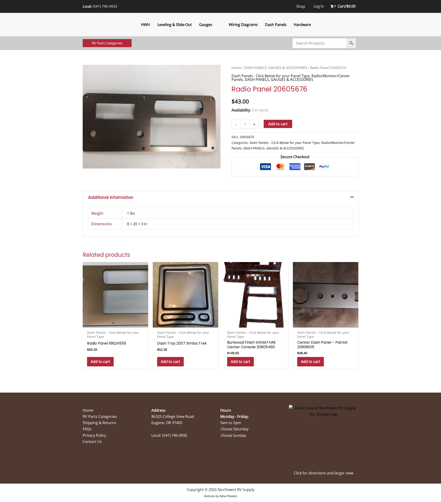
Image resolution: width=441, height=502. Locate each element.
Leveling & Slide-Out (174, 24)
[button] (107, 43)
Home (236, 67)
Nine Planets (228, 496)
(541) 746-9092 (105, 6)
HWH (145, 24)
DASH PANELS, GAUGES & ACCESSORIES (275, 67)
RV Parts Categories (100, 416)
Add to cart (278, 123)
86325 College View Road (172, 416)
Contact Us (92, 441)
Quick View (115, 323)
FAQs (87, 428)
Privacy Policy (94, 435)
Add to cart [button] (100, 361)
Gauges (205, 24)
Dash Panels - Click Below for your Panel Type (271, 75)
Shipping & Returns (99, 422)
